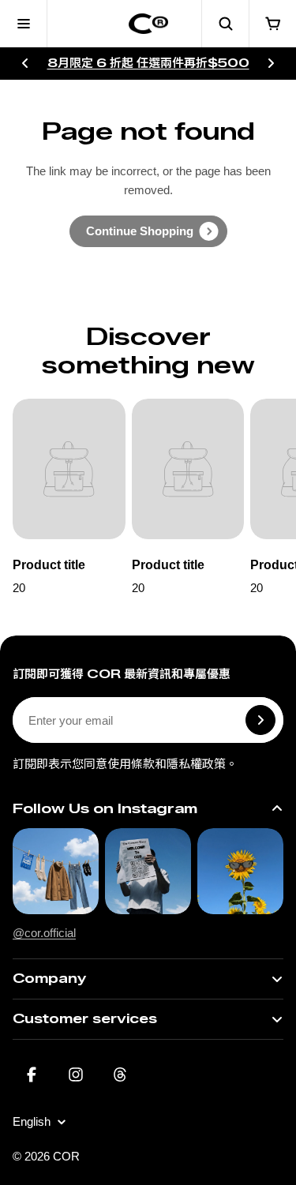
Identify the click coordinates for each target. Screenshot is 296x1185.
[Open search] (225, 23)
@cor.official (44, 932)
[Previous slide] (25, 63)
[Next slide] (270, 63)
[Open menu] (23, 23)
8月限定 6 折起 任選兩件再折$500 (148, 63)
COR (66, 1156)
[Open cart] (272, 23)
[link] (148, 231)
